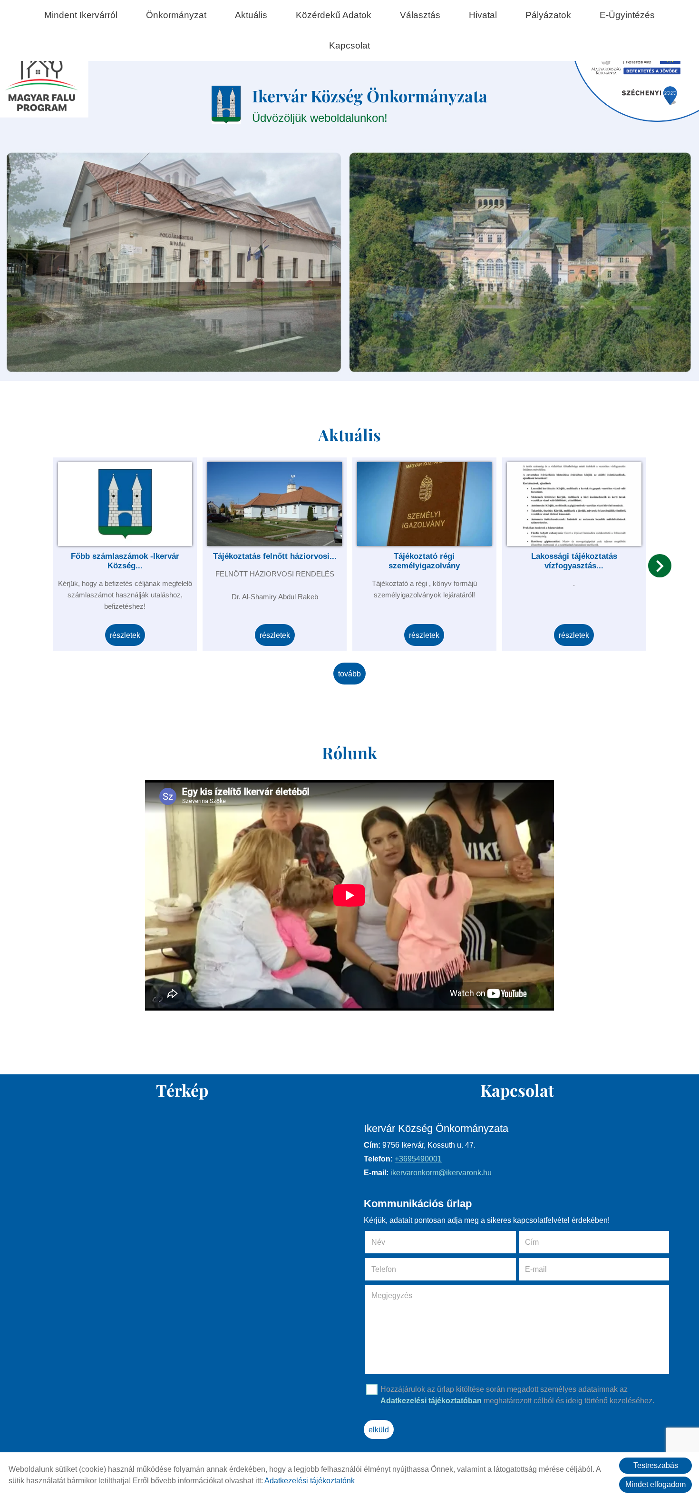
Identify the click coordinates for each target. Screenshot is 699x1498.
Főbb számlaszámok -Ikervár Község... (125, 561)
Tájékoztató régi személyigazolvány (424, 561)
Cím (532, 1242)
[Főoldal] (226, 105)
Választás (420, 15)
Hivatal (483, 15)
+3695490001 (418, 1159)
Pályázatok (548, 15)
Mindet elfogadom (655, 1484)
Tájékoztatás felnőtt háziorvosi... (275, 556)
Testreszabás (655, 1465)
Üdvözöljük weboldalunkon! (369, 104)
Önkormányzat (176, 15)
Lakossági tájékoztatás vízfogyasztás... (574, 561)
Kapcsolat (349, 45)
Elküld (379, 1430)
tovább (349, 674)
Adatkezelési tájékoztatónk (309, 1481)
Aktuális (251, 15)
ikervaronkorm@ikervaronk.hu (441, 1173)
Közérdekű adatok (333, 15)
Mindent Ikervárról (80, 15)
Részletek (125, 635)
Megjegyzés (391, 1295)
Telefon (397, 1269)
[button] (659, 565)
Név (391, 1242)
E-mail (549, 1269)
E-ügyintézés (627, 15)
